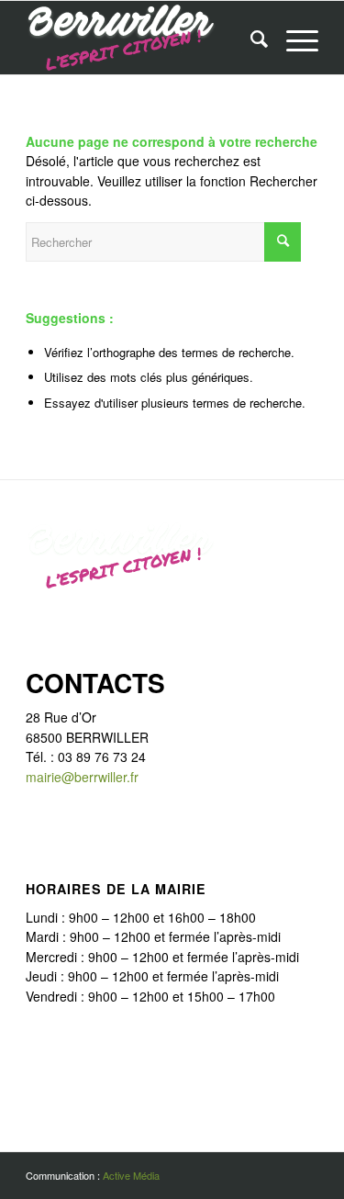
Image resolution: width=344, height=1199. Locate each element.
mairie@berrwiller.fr (82, 777)
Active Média (131, 1175)
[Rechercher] (250, 37)
